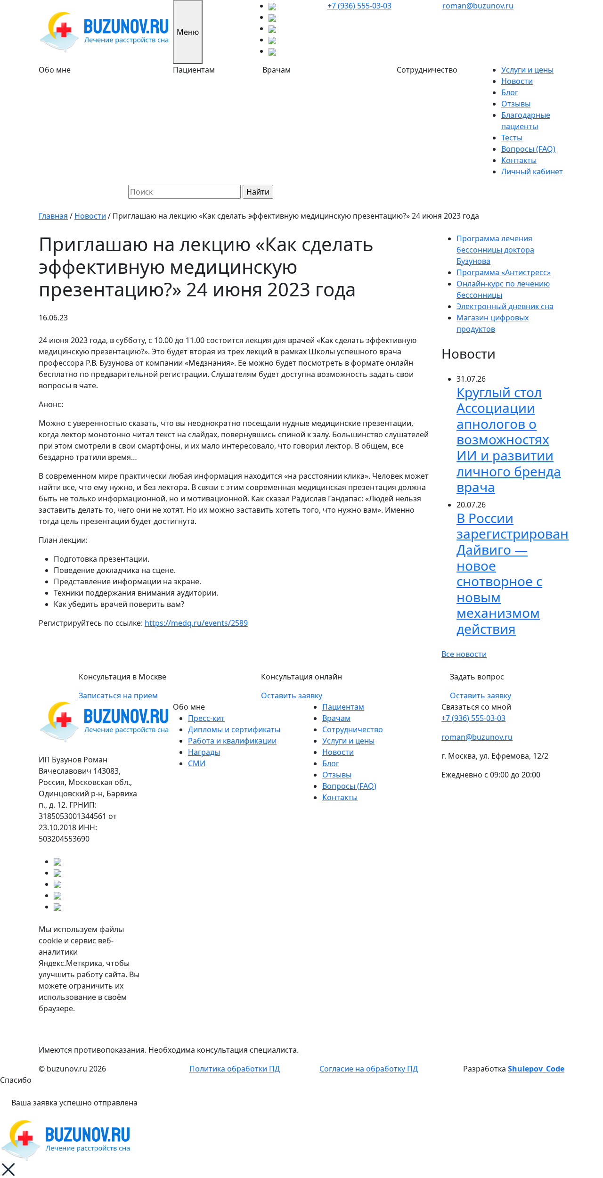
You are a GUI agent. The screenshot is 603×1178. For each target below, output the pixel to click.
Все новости (464, 654)
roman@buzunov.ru (477, 5)
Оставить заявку (291, 695)
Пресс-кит (206, 718)
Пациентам (343, 707)
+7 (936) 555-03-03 (359, 5)
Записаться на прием (118, 695)
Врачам (336, 718)
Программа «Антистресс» (503, 272)
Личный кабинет (532, 171)
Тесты (511, 137)
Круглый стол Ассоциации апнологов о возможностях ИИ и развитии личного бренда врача (508, 439)
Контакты (519, 160)
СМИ (196, 763)
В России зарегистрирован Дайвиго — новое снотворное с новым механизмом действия (512, 573)
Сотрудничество (352, 729)
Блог (509, 92)
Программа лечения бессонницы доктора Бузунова (495, 249)
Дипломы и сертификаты (234, 729)
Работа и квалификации (232, 741)
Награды (204, 752)
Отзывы (515, 103)
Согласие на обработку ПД (368, 1068)
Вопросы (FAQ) (528, 149)
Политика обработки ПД (234, 1068)
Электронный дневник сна (505, 306)
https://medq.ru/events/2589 (196, 623)
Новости (517, 81)
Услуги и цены (527, 70)
